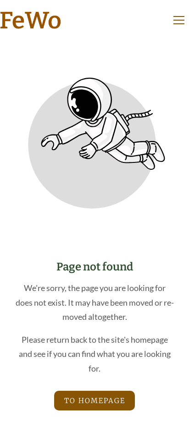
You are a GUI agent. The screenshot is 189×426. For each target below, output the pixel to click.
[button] (179, 20)
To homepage (94, 400)
